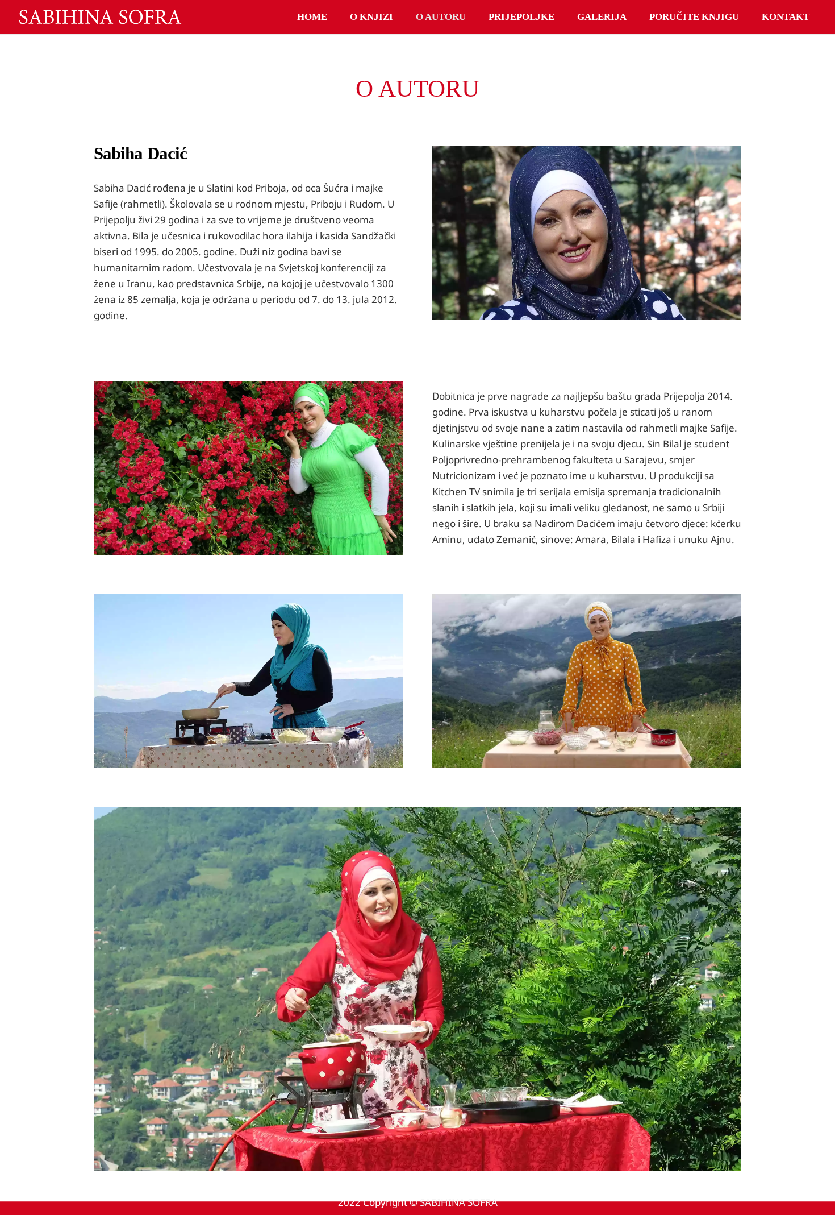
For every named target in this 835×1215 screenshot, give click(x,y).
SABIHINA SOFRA (459, 1202)
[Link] (100, 17)
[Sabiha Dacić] (248, 681)
